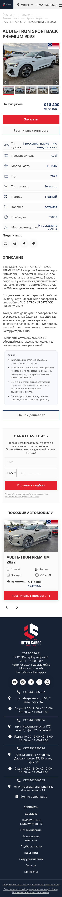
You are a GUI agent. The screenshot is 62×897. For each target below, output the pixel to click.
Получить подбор (31, 485)
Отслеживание (31, 830)
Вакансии (31, 853)
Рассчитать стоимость (31, 130)
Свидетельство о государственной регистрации (31, 884)
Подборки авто (31, 846)
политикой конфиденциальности (22, 496)
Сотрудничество (31, 859)
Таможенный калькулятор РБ (31, 822)
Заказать (31, 119)
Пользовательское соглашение (30, 892)
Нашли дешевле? (31, 415)
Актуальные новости (31, 838)
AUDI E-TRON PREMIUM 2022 (28, 559)
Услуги (31, 865)
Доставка (31, 814)
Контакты (31, 872)
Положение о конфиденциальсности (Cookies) (30, 889)
